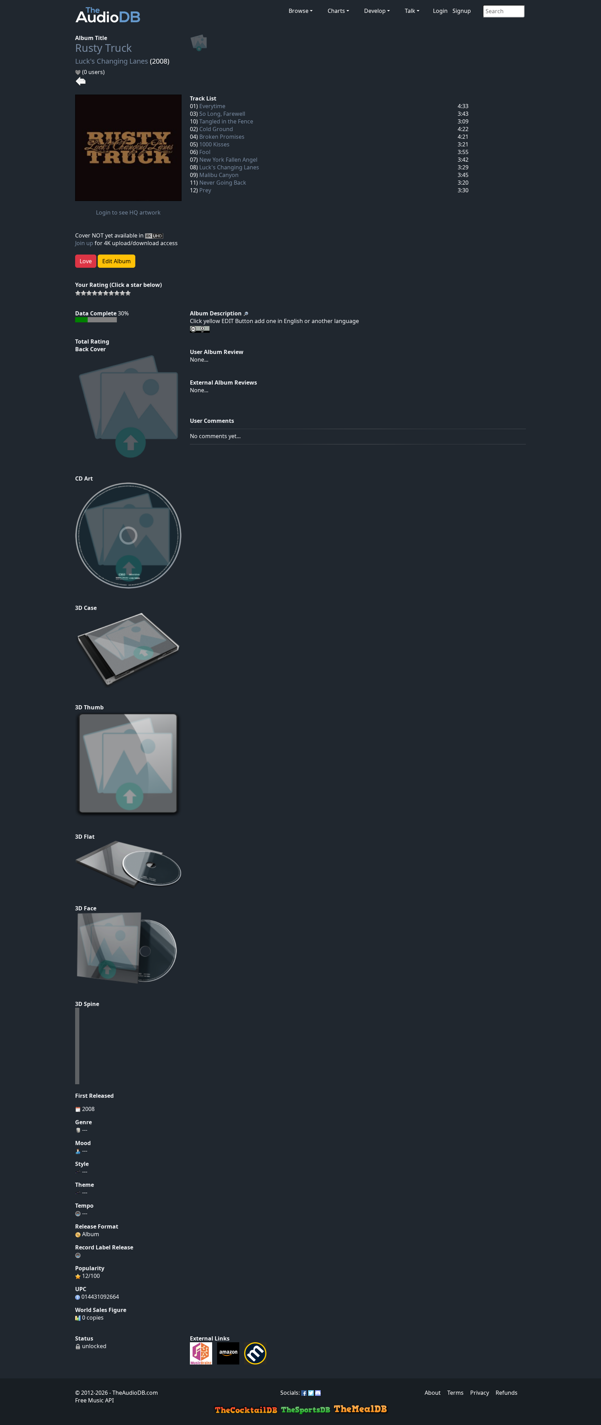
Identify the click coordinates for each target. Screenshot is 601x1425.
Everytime (212, 106)
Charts (336, 11)
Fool (204, 152)
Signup (461, 11)
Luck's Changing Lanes (111, 61)
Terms (455, 1392)
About (433, 1392)
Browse (298, 11)
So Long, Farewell (222, 114)
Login (440, 11)
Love (86, 261)
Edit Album (116, 261)
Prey (205, 190)
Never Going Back (222, 182)
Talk (410, 11)
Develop (375, 11)
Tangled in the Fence (226, 121)
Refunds (507, 1392)
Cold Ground (216, 129)
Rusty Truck (103, 48)
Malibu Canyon (219, 175)
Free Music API (94, 1400)
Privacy (479, 1392)
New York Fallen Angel (228, 159)
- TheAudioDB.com (133, 1392)
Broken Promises (222, 136)
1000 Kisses (214, 144)
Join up (84, 243)
